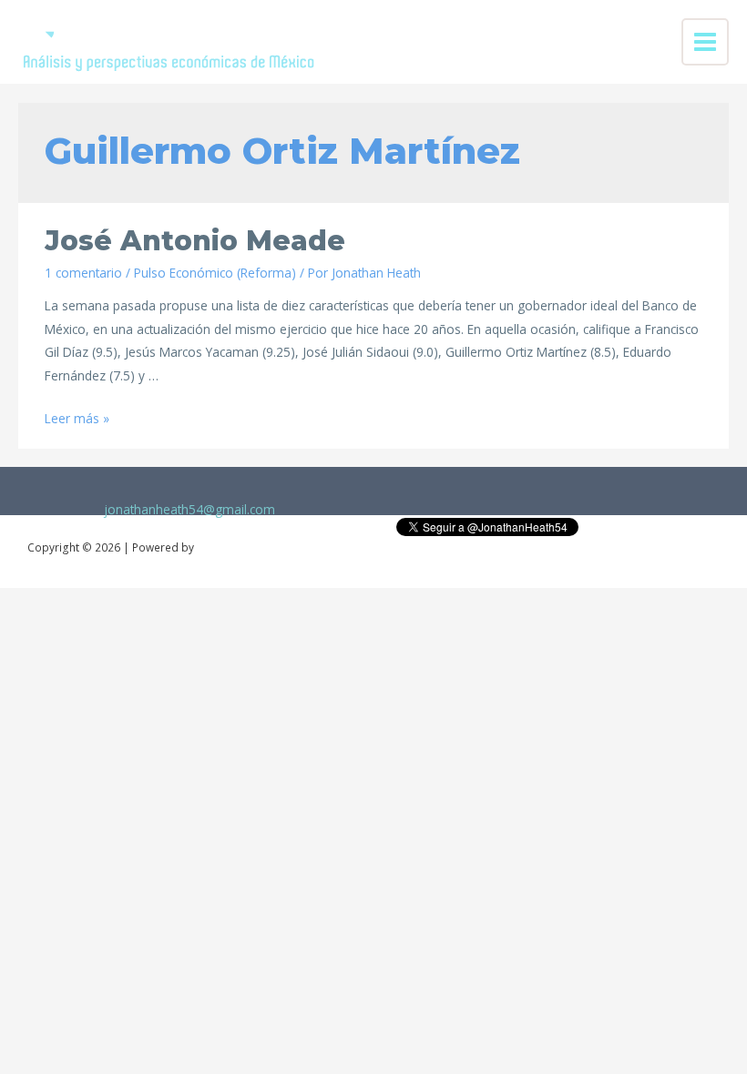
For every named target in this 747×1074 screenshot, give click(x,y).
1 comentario (83, 272)
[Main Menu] (705, 42)
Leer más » (77, 418)
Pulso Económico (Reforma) (215, 272)
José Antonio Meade (195, 241)
